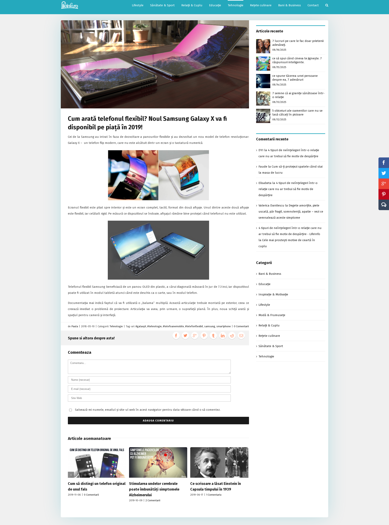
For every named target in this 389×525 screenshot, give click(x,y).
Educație (264, 284)
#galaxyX (141, 326)
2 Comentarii (152, 500)
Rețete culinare (269, 336)
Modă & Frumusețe (272, 315)
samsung (209, 326)
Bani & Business (270, 274)
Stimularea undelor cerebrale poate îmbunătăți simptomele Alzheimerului (154, 489)
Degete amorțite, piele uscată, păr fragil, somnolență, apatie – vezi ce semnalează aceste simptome (291, 211)
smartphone (223, 326)
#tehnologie (154, 326)
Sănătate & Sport (271, 346)
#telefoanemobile (173, 326)
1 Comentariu (213, 494)
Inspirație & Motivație (273, 294)
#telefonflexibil (194, 326)
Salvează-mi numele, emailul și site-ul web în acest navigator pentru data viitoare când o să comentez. (147, 410)
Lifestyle (264, 305)
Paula (74, 326)
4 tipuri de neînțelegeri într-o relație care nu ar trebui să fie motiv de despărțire (288, 189)
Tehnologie (116, 326)
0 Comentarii (241, 326)
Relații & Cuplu (269, 325)
